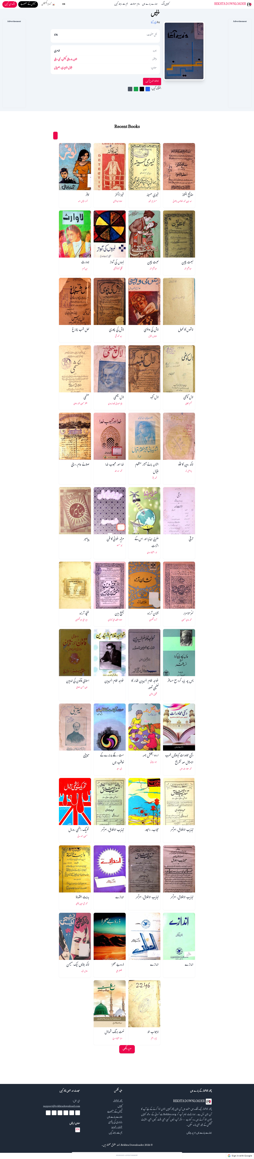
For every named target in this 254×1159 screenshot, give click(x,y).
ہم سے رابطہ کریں (121, 4)
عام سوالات (135, 4)
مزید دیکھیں (127, 1049)
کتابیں (166, 4)
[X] (72, 1112)
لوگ (163, 4)
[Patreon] (48, 1112)
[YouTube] (66, 1112)
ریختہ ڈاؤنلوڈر (117, 1101)
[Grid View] (55, 135)
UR (63, 4)
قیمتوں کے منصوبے (114, 1111)
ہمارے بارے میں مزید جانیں (199, 1133)
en (77, 1130)
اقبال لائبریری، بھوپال (63, 68)
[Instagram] (60, 1112)
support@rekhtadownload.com (61, 1106)
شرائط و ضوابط (116, 1127)
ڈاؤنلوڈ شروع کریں (152, 81)
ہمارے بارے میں (149, 4)
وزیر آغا (154, 22)
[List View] (50, 135)
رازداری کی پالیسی (115, 1122)
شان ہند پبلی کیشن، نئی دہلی (65, 59)
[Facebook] (78, 1112)
